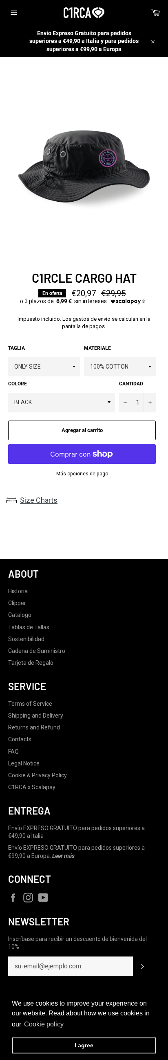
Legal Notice (24, 763)
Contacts (19, 739)
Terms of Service (30, 703)
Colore (17, 384)
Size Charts (38, 500)
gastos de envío (92, 319)
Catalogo (19, 615)
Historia (18, 591)
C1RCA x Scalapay (31, 787)
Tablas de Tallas (28, 627)
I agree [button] (84, 1045)
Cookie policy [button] (44, 1024)
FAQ (13, 751)
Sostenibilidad (26, 639)
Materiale (97, 348)
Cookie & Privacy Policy (37, 775)
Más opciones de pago (82, 474)
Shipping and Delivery (35, 715)
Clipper (17, 603)
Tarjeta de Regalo (30, 662)
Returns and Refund (34, 727)
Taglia (16, 348)
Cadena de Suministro (36, 651)
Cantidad (131, 384)
